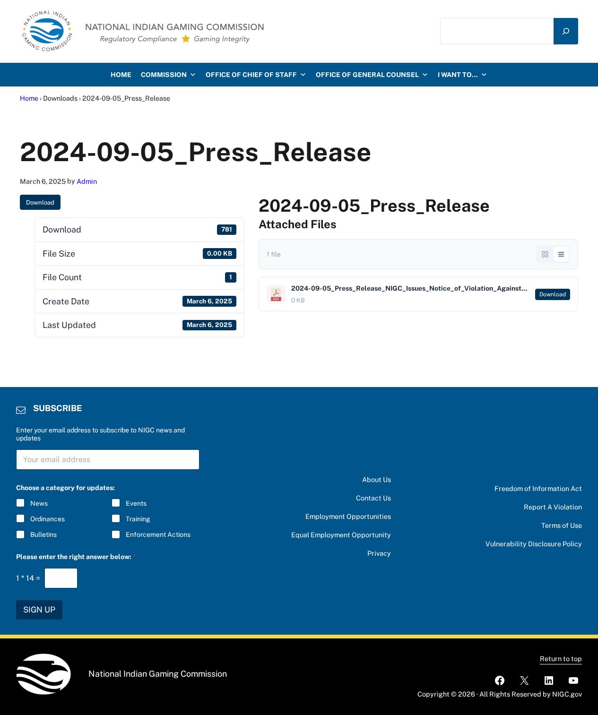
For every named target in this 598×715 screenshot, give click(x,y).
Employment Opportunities (348, 516)
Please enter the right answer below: (76, 556)
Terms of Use (561, 525)
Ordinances (47, 519)
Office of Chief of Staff (251, 74)
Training (138, 519)
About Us (376, 479)
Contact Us (373, 498)
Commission (164, 74)
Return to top (561, 659)
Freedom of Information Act (538, 488)
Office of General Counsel (367, 74)
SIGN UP (39, 609)
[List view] (561, 254)
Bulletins (43, 534)
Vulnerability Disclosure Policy (533, 544)
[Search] (566, 31)
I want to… (458, 74)
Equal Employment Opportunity (341, 535)
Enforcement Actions (158, 534)
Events (136, 503)
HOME (121, 74)
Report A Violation (553, 507)
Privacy (379, 553)
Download (40, 202)
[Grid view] (545, 254)
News (39, 503)
